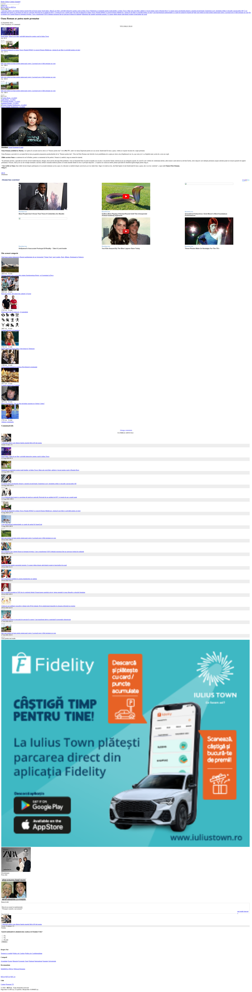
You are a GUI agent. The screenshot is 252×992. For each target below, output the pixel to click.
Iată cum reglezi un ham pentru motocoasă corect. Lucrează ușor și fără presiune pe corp (221, 12)
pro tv (3, 173)
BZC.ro (8, 7)
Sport (26, 961)
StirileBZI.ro (5, 969)
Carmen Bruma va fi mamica (10, 330)
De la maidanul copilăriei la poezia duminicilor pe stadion (19, 579)
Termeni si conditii (6, 953)
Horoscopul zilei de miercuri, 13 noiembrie (14, 312)
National (31, 961)
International (38, 961)
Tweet (10, 147)
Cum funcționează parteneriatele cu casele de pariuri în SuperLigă (173, 12)
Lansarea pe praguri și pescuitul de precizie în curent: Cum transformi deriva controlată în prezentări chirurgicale (36, 619)
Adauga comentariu (7, 422)
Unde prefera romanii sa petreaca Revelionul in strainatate (19, 367)
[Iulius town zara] (16, 871)
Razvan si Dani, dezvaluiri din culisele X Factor (16, 294)
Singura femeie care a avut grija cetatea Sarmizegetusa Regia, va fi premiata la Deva (27, 275)
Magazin (15, 961)
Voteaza (4, 941)
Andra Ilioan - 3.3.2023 (8, 100)
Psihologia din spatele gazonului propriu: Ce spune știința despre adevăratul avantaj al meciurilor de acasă (114, 14)
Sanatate (45, 961)
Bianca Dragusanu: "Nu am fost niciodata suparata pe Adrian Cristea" (23, 403)
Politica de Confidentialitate (33, 953)
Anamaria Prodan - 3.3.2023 (10, 103)
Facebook (16, 147)
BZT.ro (3, 7)
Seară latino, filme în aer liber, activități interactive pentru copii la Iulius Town (66, 11)
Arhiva (7, 1)
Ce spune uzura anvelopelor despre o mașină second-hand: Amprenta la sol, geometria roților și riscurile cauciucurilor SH (205, 11)
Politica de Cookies (19, 953)
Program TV (10, 984)
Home (3, 1)
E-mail (21, 147)
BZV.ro (13, 7)
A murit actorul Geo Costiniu (10, 385)
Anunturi (17, 1)
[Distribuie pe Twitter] (3, 40)
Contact (12, 1)
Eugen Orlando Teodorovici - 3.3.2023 (13, 107)
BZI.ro (11, 969)
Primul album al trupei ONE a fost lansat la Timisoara (18, 348)
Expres (10, 961)
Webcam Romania (19, 969)
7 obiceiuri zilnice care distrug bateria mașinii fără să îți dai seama (21, 11)
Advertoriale (52, 961)
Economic (21, 961)
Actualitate (4, 961)
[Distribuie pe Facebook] (1, 40)
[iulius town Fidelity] (125, 846)
